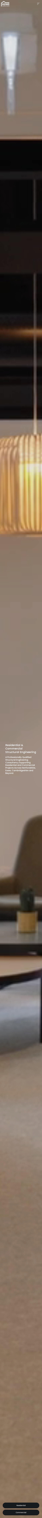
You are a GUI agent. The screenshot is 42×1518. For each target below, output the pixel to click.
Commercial (21, 1512)
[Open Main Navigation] (38, 3)
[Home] (5, 3)
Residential (21, 1505)
